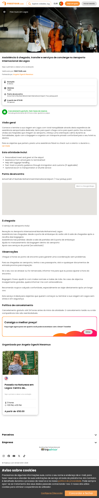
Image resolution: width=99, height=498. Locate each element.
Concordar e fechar (81, 493)
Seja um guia (72, 3)
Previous (4, 30)
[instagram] (3, 455)
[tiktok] (24, 455)
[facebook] (8, 455)
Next (95, 30)
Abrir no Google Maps (85, 186)
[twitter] (19, 455)
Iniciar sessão (89, 3)
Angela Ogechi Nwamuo (23, 74)
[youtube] (13, 455)
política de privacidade (69, 480)
